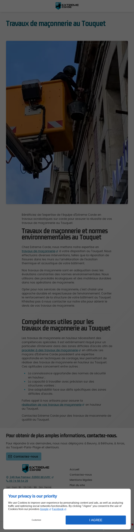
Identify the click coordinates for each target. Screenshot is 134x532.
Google (44, 509)
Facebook (58, 509)
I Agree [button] (95, 520)
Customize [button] (36, 520)
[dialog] (67, 509)
